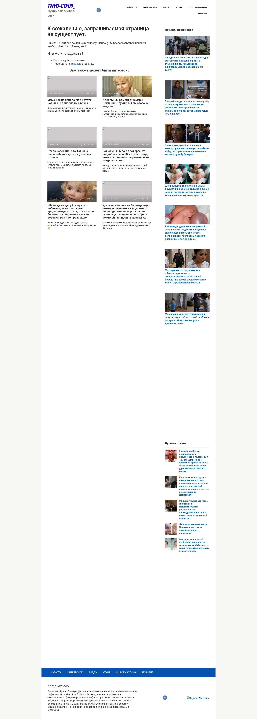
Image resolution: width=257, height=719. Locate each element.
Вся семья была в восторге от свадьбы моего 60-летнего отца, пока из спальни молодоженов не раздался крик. (125, 155)
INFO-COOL (60, 6)
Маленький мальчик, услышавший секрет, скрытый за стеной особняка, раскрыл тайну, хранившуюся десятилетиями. (187, 319)
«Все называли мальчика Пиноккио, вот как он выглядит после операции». (193, 528)
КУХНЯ (179, 7)
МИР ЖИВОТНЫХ (197, 7)
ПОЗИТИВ (202, 13)
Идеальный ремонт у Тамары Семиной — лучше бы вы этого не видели (125, 103)
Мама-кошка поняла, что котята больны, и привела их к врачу (69, 101)
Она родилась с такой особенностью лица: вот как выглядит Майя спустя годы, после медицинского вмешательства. (194, 545)
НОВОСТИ (132, 7)
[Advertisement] (187, 385)
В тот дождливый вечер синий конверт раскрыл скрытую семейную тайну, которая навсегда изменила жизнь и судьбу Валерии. (187, 150)
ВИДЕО (166, 7)
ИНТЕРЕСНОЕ (149, 7)
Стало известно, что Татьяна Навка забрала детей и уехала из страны (69, 154)
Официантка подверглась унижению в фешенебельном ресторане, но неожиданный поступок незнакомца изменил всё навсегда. (193, 510)
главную (76, 63)
